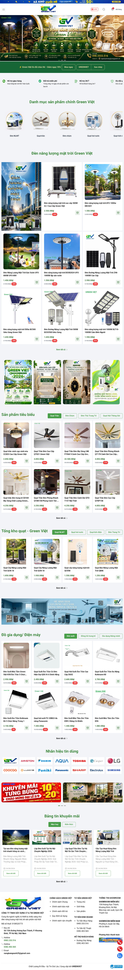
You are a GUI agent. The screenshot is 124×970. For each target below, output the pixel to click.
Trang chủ (81, 902)
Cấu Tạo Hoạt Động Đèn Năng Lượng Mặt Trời (106, 850)
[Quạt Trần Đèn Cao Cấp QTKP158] (108, 482)
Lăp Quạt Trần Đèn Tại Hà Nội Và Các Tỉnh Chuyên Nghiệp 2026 (76, 850)
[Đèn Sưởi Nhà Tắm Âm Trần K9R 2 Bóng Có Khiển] (77, 702)
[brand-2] (27, 761)
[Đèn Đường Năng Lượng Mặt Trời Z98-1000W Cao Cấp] (103, 251)
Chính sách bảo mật (60, 906)
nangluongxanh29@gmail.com (17, 953)
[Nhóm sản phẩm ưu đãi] (21, 196)
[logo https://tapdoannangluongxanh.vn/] (23, 903)
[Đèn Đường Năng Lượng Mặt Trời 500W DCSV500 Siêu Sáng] (62, 308)
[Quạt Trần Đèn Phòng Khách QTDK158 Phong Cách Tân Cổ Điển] (47, 482)
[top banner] (62, 2)
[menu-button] (3, 9)
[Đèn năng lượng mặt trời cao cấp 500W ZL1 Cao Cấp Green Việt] (62, 182)
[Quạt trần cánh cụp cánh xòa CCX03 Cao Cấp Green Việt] (16, 435)
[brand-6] (96, 761)
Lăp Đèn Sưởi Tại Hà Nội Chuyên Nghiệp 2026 (44, 850)
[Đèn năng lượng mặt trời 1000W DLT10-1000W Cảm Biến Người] (103, 308)
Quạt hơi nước (77, 532)
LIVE (95, 9)
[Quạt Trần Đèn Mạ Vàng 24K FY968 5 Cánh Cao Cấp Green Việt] (77, 435)
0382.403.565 (10, 947)
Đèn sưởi (71, 636)
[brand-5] (79, 761)
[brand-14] (114, 770)
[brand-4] (62, 761)
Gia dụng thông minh (111, 636)
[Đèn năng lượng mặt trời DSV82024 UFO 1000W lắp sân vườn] (62, 251)
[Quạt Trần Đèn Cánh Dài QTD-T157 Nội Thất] (77, 482)
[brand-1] (10, 760)
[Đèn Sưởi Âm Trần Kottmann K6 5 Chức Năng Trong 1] (16, 702)
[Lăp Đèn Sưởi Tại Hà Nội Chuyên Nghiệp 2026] (46, 837)
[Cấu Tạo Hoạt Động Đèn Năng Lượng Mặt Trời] (108, 837)
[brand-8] (10, 770)
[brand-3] (44, 761)
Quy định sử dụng (59, 916)
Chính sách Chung (60, 902)
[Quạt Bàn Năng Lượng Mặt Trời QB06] (108, 551)
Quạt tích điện (96, 532)
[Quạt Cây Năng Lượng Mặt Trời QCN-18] (16, 551)
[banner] (18, 382)
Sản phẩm (81, 911)
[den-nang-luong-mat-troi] (62, 38)
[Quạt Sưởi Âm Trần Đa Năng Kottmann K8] (108, 655)
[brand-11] (62, 770)
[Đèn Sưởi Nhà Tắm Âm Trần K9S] (108, 702)
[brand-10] (44, 770)
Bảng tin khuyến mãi (62, 816)
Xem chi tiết (11, 873)
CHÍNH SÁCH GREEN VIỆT (61, 898)
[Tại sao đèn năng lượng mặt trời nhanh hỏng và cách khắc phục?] (15, 837)
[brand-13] (96, 770)
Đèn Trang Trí (114, 532)
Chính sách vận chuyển (62, 921)
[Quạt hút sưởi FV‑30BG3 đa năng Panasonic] (47, 702)
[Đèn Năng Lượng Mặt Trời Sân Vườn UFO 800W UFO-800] (21, 251)
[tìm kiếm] (104, 9)
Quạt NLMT (60, 532)
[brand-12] (79, 770)
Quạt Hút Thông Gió (111, 416)
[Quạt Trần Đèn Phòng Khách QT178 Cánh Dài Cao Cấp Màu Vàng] (108, 435)
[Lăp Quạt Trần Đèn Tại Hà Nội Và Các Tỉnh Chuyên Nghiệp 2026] (77, 837)
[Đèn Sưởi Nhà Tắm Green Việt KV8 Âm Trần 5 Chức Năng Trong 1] (16, 655)
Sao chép (98, 67)
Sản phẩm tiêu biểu (18, 414)
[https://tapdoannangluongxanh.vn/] (48, 9)
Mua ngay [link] (68, 67)
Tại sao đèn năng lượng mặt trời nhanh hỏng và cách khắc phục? (15, 850)
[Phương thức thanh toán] (111, 940)
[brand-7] (114, 761)
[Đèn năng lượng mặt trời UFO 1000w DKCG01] (103, 182)
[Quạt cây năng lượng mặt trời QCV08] (77, 551)
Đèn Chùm (69, 416)
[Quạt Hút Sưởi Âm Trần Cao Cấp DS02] (77, 655)
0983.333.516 (10, 940)
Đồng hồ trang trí (88, 636)
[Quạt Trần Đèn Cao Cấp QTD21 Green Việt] (47, 435)
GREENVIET (77, 966)
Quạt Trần (54, 416)
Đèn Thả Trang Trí (89, 416)
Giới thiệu (81, 906)
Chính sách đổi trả (60, 911)
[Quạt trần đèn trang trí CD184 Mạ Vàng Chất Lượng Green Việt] (16, 482)
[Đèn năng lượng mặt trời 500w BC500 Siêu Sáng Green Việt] (21, 308)
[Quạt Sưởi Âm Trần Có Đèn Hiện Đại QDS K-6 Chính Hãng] (47, 655)
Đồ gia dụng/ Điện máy (20, 634)
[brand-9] (27, 770)
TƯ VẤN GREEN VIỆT (83, 898)
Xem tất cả (60, 349)
